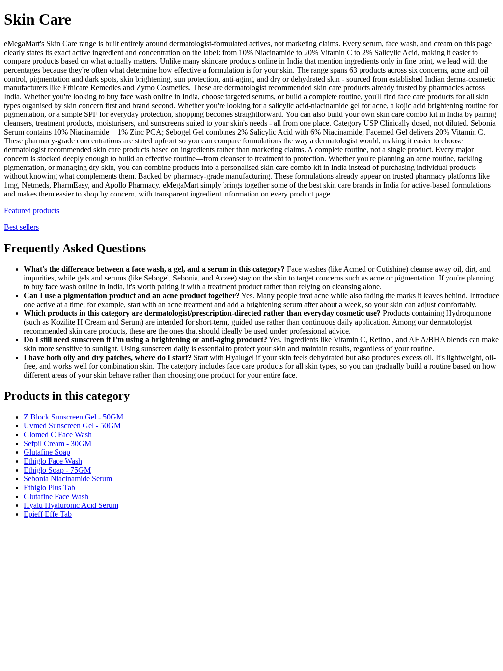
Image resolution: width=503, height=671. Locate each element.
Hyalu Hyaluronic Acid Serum (71, 505)
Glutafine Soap (47, 452)
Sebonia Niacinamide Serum (68, 479)
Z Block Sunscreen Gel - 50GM (73, 417)
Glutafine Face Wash (56, 496)
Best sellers (21, 227)
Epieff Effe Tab (48, 514)
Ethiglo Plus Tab (49, 487)
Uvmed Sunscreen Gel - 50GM (72, 425)
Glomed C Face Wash (58, 434)
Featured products (31, 210)
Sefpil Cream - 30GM (57, 443)
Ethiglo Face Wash (53, 461)
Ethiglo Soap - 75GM (57, 470)
